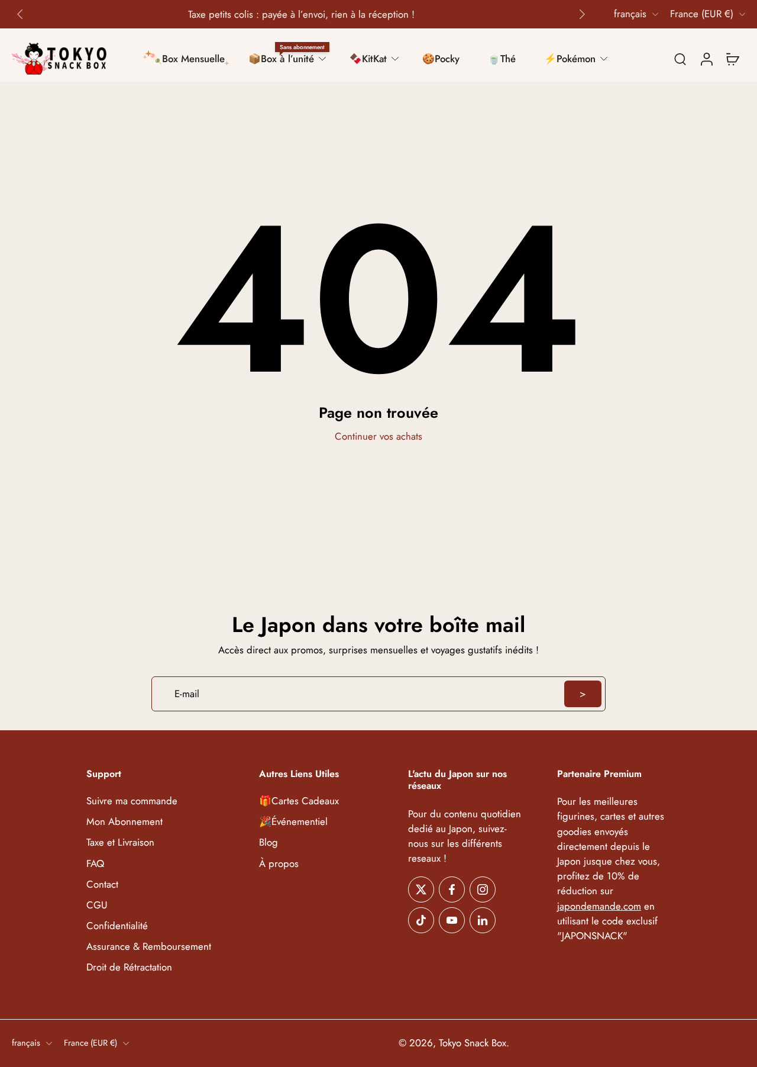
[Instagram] (483, 890)
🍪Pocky (441, 58)
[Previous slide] (20, 14)
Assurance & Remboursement (148, 946)
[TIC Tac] (421, 921)
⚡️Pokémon (570, 58)
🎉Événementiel (293, 822)
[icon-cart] (732, 59)
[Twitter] (421, 890)
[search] (680, 58)
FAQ (95, 864)
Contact (102, 884)
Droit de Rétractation (129, 967)
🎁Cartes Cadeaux (299, 801)
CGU (97, 905)
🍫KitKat (368, 58)
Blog (268, 843)
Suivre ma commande (131, 801)
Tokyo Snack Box (472, 1043)
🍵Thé (502, 58)
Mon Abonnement (124, 822)
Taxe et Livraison (120, 843)
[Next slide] (582, 14)
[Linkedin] (483, 921)
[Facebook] (452, 890)
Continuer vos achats (378, 436)
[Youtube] (452, 921)
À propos (279, 864)
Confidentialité (117, 926)
